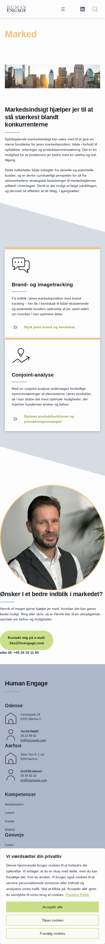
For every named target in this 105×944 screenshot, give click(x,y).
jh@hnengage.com (33, 740)
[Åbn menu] (63, 9)
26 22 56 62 (28, 735)
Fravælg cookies (52, 933)
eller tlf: (7, 653)
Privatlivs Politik (77, 895)
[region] (52, 896)
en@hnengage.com (34, 780)
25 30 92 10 (28, 775)
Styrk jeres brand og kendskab (49, 327)
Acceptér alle (52, 907)
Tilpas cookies (52, 920)
